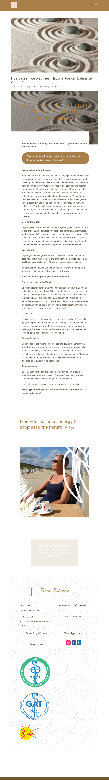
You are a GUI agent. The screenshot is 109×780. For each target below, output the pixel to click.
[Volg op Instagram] (68, 642)
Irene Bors (20, 86)
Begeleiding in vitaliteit (48, 86)
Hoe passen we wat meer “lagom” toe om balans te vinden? (51, 80)
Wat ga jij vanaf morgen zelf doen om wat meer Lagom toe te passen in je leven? (53, 158)
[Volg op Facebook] (74, 642)
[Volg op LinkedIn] (79, 642)
